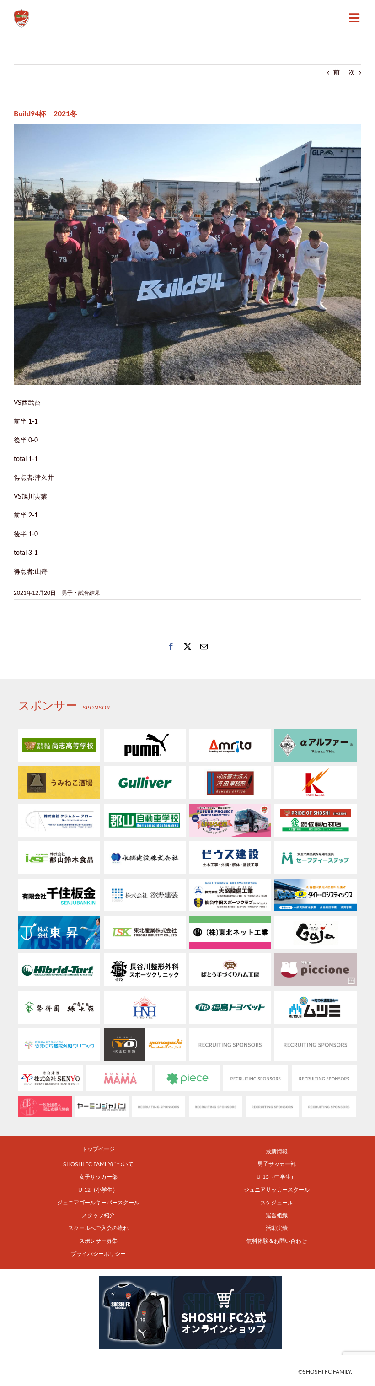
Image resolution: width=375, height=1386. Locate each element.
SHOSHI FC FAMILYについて (98, 1164)
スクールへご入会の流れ (98, 1228)
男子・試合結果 (81, 593)
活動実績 (277, 1228)
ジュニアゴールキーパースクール (98, 1202)
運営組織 (277, 1215)
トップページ (98, 1149)
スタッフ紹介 (98, 1215)
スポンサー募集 (98, 1241)
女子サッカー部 (98, 1177)
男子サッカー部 (276, 1164)
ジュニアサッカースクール (277, 1190)
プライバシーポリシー (98, 1254)
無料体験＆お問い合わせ (276, 1241)
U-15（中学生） (276, 1177)
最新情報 (277, 1151)
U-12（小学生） (98, 1190)
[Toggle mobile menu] (355, 17)
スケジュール (276, 1202)
